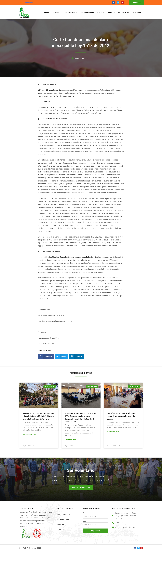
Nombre (85, 513)
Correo (85, 521)
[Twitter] (118, 2)
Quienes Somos (63, 514)
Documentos (123, 12)
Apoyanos (137, 12)
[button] (46, 356)
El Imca (56, 12)
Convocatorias (87, 12)
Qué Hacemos (69, 12)
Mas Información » (29, 434)
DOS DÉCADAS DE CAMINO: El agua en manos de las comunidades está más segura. (121, 416)
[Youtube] (122, 2)
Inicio (46, 12)
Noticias (100, 12)
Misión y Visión (63, 519)
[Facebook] (113, 2)
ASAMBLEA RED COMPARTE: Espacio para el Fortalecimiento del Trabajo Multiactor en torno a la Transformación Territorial (39, 416)
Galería (111, 12)
